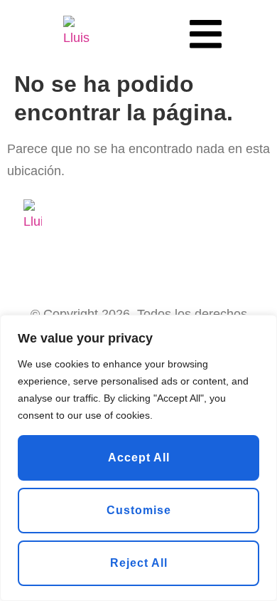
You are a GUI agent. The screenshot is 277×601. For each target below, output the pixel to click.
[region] (138, 458)
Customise (139, 510)
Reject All (139, 563)
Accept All (139, 457)
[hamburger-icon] (206, 32)
